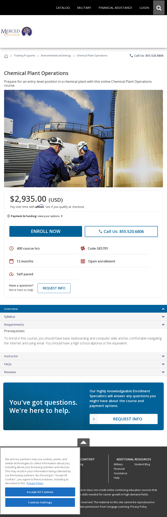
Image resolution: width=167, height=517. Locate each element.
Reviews (10, 372)
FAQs (8, 364)
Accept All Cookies (40, 492)
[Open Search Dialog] (159, 7)
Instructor (11, 356)
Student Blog (142, 464)
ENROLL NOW (45, 231)
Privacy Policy (138, 506)
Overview (11, 309)
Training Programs (24, 55)
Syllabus (9, 316)
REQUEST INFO (54, 288)
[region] (40, 481)
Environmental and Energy (56, 55)
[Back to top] (83, 458)
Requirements (14, 324)
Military (118, 464)
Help (117, 478)
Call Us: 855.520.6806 (146, 56)
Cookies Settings (40, 502)
